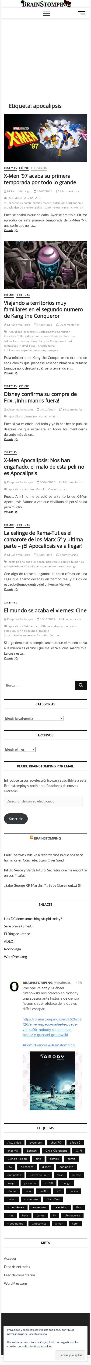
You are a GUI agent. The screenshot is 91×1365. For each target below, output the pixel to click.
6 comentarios (68, 555)
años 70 (56, 1142)
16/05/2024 (44, 191)
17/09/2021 (44, 324)
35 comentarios (72, 409)
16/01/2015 (44, 555)
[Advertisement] (45, 53)
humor (75, 561)
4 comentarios (71, 619)
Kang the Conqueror (51, 341)
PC (59, 1191)
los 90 (49, 1183)
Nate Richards (38, 345)
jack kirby (30, 1183)
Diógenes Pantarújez (20, 409)
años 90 (31, 561)
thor (79, 1207)
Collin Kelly (24, 336)
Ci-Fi (79, 1150)
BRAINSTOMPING (47, 838)
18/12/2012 (47, 619)
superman (29, 635)
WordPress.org (15, 957)
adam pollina (17, 561)
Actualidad (15, 198)
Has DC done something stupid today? (33, 919)
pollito (74, 1191)
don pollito (66, 1167)
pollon (11, 1199)
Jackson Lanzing (19, 341)
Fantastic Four (60, 336)
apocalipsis (16, 203)
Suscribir (16, 819)
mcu (28, 1191)
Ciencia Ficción (17, 1158)
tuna (25, 1215)
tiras (10, 1215)
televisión (61, 1207)
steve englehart (33, 207)
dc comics (27, 1167)
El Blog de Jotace (17, 934)
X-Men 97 (77, 207)
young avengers (48, 350)
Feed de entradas (17, 1267)
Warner (55, 635)
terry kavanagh (66, 566)
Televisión (39, 168)
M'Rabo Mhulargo (18, 191)
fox (35, 416)
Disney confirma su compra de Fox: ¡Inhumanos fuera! (40, 397)
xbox (75, 1223)
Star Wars (53, 1199)
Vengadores (72, 1215)
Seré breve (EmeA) (18, 926)
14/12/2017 (47, 409)
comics (37, 203)
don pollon (14, 1175)
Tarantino (43, 635)
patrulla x (59, 203)
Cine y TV (10, 168)
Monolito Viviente (46, 489)
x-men (66, 207)
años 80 (28, 198)
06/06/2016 (47, 482)
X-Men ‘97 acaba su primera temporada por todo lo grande (40, 179)
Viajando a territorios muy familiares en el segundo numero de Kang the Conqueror (43, 309)
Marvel (47, 203)
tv (54, 1215)
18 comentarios (72, 482)
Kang (34, 341)
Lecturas (23, 295)
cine (26, 489)
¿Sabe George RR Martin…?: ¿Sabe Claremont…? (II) (43, 885)
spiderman (31, 1199)
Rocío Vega (12, 949)
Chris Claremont (56, 1150)
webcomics (39, 1223)
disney (28, 416)
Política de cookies (40, 1346)
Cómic (24, 168)
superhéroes (52, 207)
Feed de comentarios (19, 1275)
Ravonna (14, 350)
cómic (28, 203)
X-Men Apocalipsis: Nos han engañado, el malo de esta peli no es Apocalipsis (44, 466)
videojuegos (15, 1223)
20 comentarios (69, 324)
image (11, 1183)
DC (14, 630)
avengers (36, 1142)
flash (60, 1175)
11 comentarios (69, 191)
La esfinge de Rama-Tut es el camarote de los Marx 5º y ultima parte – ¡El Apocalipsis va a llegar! (43, 539)
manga (66, 1183)
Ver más (14, 230)
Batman (29, 626)
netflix (44, 1191)
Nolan (18, 635)
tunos (40, 1215)
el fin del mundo (27, 630)
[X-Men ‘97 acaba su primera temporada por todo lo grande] (45, 138)
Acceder (10, 1258)
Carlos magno (47, 331)
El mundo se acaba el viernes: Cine (45, 610)
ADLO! (9, 941)
